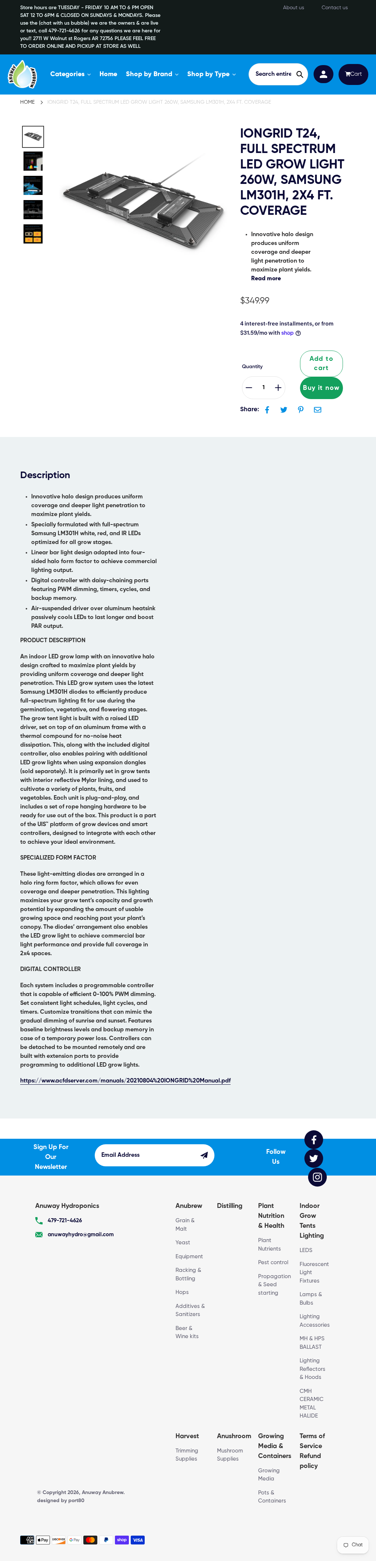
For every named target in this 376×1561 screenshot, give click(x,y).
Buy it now (321, 388)
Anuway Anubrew (102, 1492)
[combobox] (278, 74)
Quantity (252, 366)
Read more (266, 279)
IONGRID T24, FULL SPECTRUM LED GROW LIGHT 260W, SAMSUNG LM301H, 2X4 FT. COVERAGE (159, 102)
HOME (27, 102)
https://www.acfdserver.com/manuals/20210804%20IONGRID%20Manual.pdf (125, 1081)
